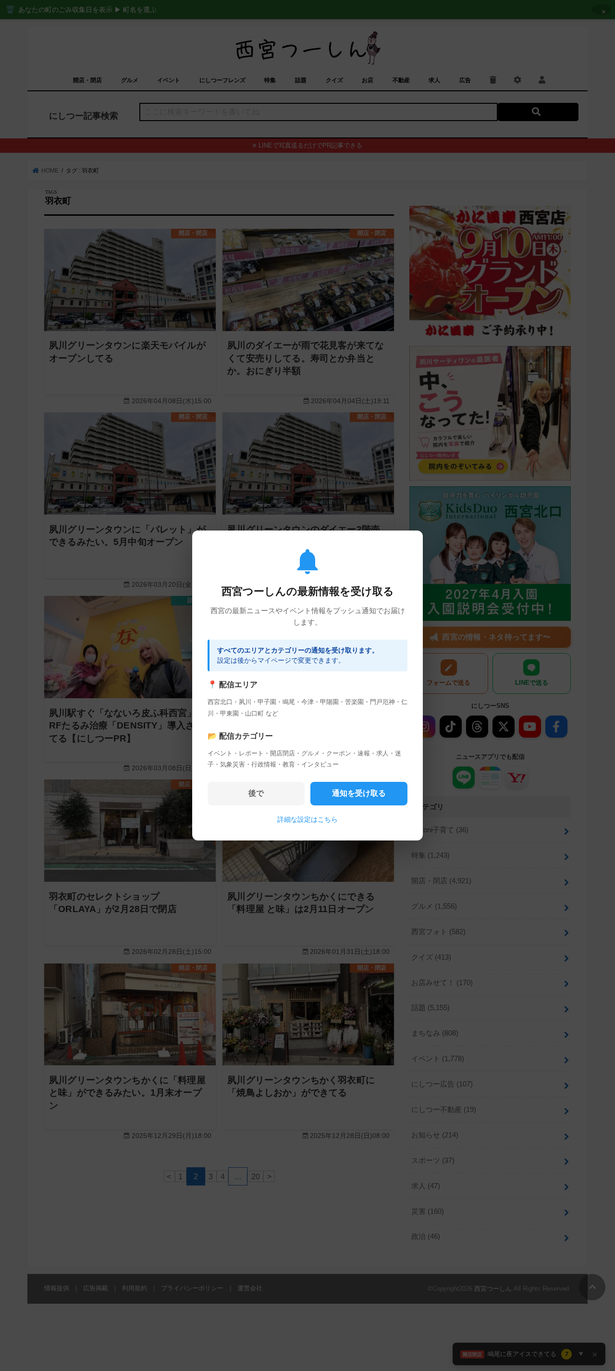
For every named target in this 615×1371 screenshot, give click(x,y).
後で (256, 793)
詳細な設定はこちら (307, 819)
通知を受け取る (359, 793)
